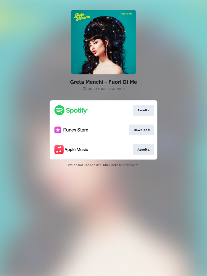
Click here (110, 165)
